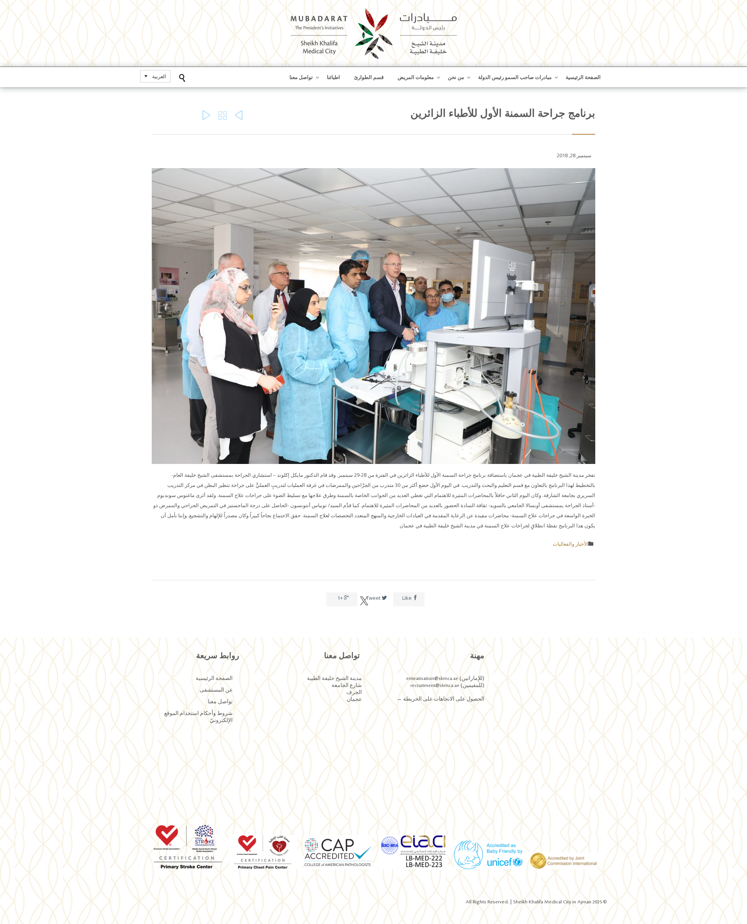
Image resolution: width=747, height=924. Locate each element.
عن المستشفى (216, 690)
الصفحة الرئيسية (214, 678)
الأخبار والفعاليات (570, 543)
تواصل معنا (220, 701)
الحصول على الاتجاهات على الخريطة (443, 699)
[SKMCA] (373, 33)
